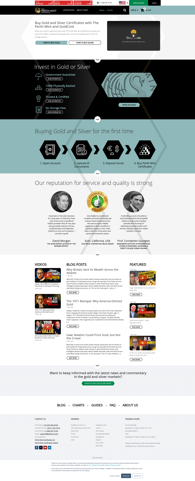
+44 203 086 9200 (50, 425)
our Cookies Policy (94, 465)
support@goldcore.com (49, 434)
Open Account (138, 3)
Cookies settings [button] (115, 476)
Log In (154, 3)
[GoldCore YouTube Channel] (45, 447)
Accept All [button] (126, 476)
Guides (97, 405)
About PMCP (82, 10)
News (101, 10)
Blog (61, 405)
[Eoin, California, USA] (97, 201)
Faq (113, 405)
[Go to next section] (97, 59)
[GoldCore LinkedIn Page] (49, 447)
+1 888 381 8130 (51, 431)
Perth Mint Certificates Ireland (46, 443)
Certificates (68, 10)
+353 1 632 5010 (53, 428)
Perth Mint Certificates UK (45, 440)
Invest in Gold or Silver (62, 67)
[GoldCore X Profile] (41, 447)
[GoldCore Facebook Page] (36, 447)
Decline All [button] (137, 476)
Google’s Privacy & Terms (113, 465)
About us (130, 405)
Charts (110, 10)
